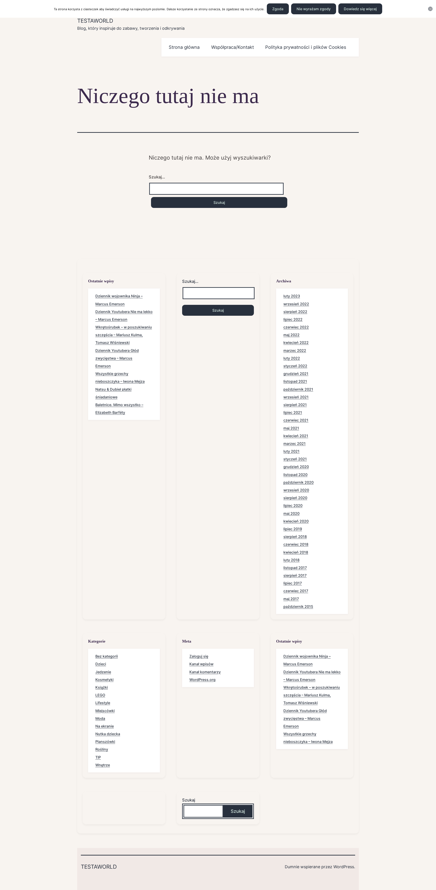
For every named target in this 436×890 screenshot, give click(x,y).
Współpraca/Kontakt (232, 47)
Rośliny (101, 749)
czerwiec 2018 (295, 544)
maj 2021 (291, 428)
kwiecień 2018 (295, 552)
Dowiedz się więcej (360, 9)
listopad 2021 (295, 381)
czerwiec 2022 (296, 327)
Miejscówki (105, 710)
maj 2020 (291, 513)
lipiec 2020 (292, 505)
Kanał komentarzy (205, 672)
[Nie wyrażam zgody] (430, 9)
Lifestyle (102, 702)
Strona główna (184, 47)
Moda (100, 718)
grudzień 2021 (295, 373)
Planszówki (105, 741)
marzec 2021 (294, 443)
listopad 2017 (295, 567)
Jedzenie (103, 672)
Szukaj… (157, 177)
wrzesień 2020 (296, 490)
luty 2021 (291, 451)
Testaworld (95, 20)
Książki (101, 687)
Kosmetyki (104, 679)
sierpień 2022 (295, 311)
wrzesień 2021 (296, 397)
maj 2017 (291, 599)
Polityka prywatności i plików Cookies (305, 47)
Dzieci (100, 664)
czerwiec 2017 (295, 591)
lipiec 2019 (292, 529)
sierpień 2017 (295, 575)
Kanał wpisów (201, 664)
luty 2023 (291, 296)
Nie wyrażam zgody (314, 9)
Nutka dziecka (107, 734)
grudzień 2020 (296, 466)
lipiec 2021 (292, 412)
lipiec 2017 (292, 583)
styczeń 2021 (295, 459)
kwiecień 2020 (296, 521)
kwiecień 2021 (295, 436)
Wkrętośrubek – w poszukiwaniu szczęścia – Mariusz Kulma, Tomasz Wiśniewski (123, 335)
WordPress (343, 866)
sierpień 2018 (295, 536)
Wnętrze (102, 765)
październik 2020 (298, 482)
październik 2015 (298, 606)
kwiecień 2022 (296, 342)
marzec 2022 (294, 350)
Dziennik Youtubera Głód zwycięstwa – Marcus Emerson (117, 358)
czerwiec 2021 (295, 420)
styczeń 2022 (295, 366)
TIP (98, 757)
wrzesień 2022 (296, 304)
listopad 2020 (295, 474)
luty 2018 (291, 560)
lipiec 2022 (292, 319)
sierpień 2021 (295, 404)
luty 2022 (291, 358)
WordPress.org (202, 679)
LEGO (100, 695)
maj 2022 (291, 335)
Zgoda (277, 9)
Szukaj (188, 800)
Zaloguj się (198, 656)
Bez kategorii (106, 656)
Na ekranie (104, 726)
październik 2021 (298, 389)
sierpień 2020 (295, 498)
